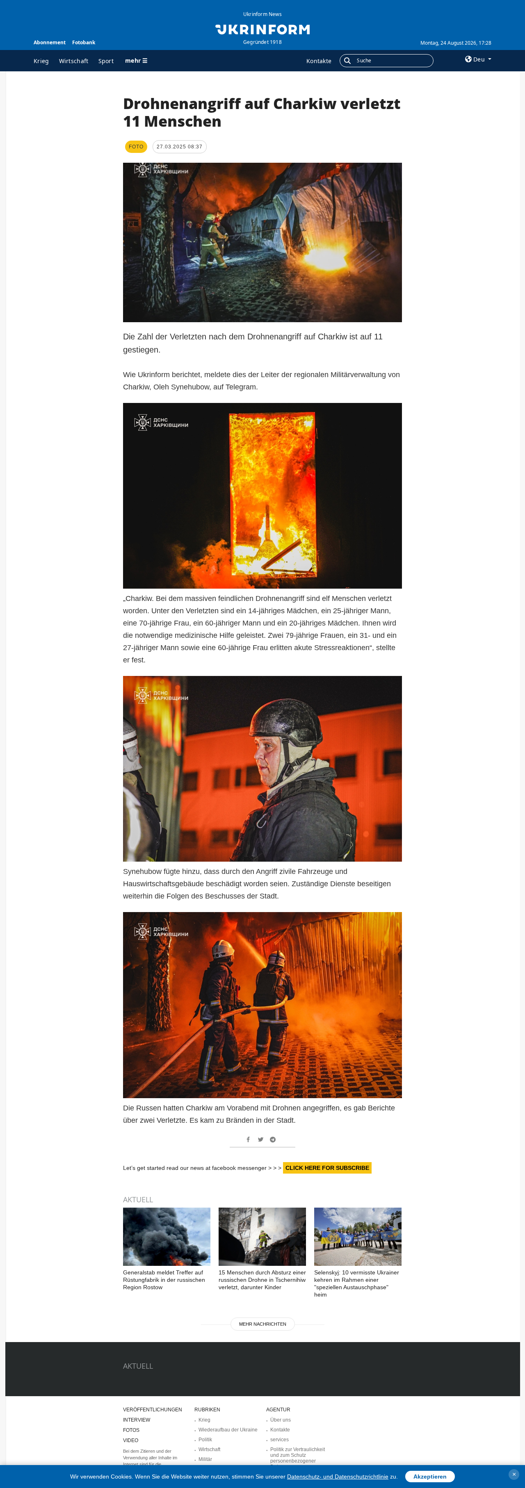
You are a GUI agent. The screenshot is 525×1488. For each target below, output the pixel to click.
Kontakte (318, 61)
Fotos (131, 1430)
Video (130, 1440)
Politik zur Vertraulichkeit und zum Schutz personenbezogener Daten (297, 1458)
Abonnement (50, 42)
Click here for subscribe (327, 1168)
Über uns (280, 1420)
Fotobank (83, 42)
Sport (106, 61)
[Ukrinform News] (262, 28)
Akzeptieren (430, 1476)
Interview (136, 1420)
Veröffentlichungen (152, 1410)
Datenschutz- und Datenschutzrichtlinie (337, 1476)
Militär (205, 1459)
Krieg (41, 61)
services (279, 1439)
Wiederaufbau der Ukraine (228, 1430)
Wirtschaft (74, 61)
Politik (205, 1439)
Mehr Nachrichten (262, 1324)
